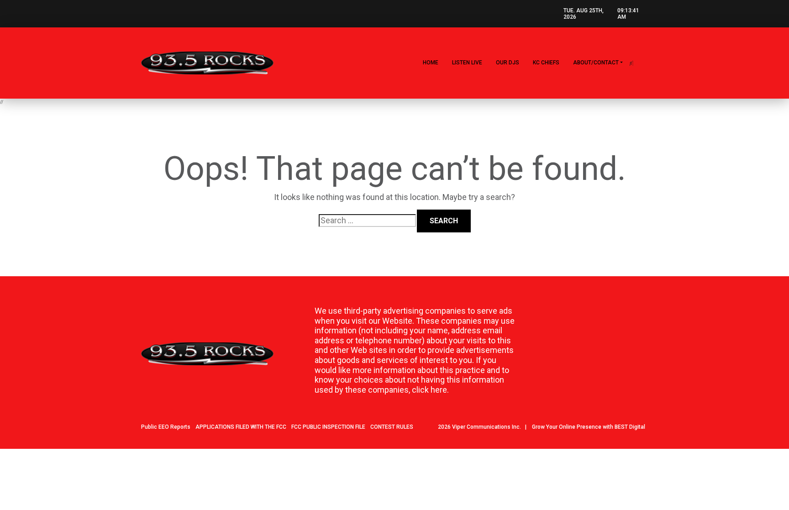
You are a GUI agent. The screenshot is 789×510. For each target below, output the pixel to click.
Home (430, 62)
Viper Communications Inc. (486, 427)
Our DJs (507, 62)
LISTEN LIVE (467, 62)
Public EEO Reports (165, 427)
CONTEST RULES (391, 427)
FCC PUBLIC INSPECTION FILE (328, 427)
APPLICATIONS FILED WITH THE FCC (240, 427)
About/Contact (596, 62)
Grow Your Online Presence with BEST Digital (588, 427)
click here (429, 389)
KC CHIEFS (546, 62)
